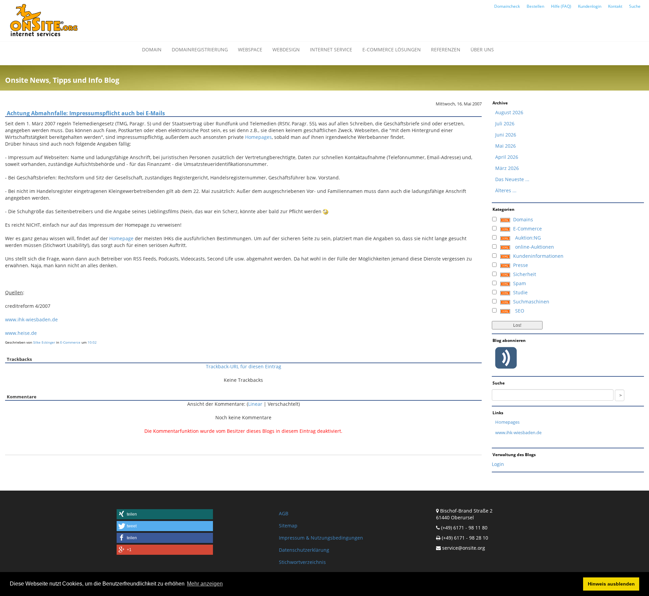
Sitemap (288, 525)
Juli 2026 (504, 123)
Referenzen (445, 49)
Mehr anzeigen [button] (205, 584)
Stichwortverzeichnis (302, 562)
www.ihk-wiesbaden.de (31, 319)
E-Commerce (70, 342)
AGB (283, 513)
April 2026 (506, 157)
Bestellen (535, 6)
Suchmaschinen (531, 301)
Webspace (250, 49)
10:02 (92, 342)
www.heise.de (21, 333)
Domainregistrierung (200, 49)
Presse (520, 265)
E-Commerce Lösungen (391, 49)
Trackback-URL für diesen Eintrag (243, 366)
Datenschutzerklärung (304, 550)
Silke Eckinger (44, 342)
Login (498, 464)
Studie (520, 292)
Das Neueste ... (512, 179)
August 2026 (509, 112)
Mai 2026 (505, 146)
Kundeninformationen (538, 256)
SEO (519, 310)
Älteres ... (505, 190)
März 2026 (507, 168)
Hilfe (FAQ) (561, 6)
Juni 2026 (505, 134)
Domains (523, 219)
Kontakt (615, 6)
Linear (255, 404)
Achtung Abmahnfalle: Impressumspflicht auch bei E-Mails (86, 113)
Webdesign (286, 49)
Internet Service (331, 49)
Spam (519, 283)
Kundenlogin (589, 6)
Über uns (482, 49)
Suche (635, 6)
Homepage (121, 238)
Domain (152, 49)
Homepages (258, 137)
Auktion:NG (528, 237)
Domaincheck (507, 6)
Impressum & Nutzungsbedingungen (321, 538)
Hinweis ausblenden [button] (611, 584)
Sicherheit (524, 274)
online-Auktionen (534, 247)
